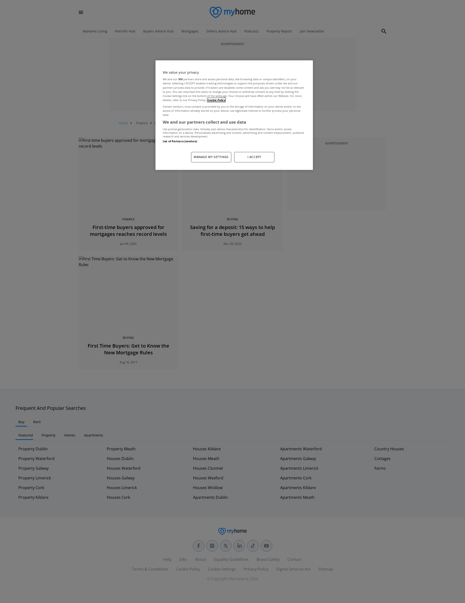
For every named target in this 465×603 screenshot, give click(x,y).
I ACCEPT (254, 157)
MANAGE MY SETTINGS (211, 157)
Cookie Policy (216, 100)
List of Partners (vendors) (180, 141)
